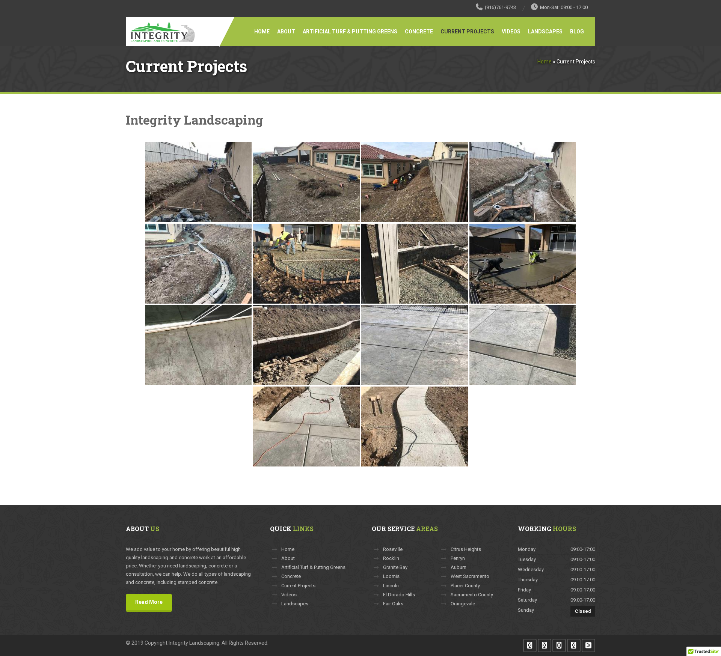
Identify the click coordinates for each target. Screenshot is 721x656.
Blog (577, 32)
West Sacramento (470, 576)
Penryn (458, 558)
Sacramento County (472, 594)
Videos (511, 32)
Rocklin (391, 558)
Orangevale (463, 603)
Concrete (419, 32)
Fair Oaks (393, 603)
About (286, 32)
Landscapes (545, 32)
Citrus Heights (466, 549)
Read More (149, 602)
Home (262, 32)
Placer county (465, 585)
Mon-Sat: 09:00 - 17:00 (564, 7)
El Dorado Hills (399, 594)
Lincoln (391, 585)
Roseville (393, 549)
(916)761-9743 (500, 7)
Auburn (458, 567)
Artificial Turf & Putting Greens (350, 32)
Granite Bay (395, 567)
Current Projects (467, 32)
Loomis (391, 576)
